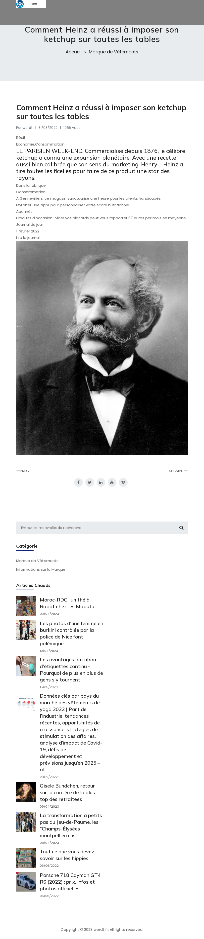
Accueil (74, 52)
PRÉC (24, 470)
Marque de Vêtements (113, 52)
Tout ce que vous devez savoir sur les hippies (67, 854)
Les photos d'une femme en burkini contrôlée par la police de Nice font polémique (71, 633)
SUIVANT (176, 470)
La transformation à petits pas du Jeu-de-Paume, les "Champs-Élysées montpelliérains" (71, 825)
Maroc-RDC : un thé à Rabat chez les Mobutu (67, 603)
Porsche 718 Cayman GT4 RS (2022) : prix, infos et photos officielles (70, 882)
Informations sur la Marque (40, 569)
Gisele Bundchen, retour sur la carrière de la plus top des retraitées (67, 792)
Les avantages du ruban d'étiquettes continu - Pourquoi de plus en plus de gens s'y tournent (71, 669)
